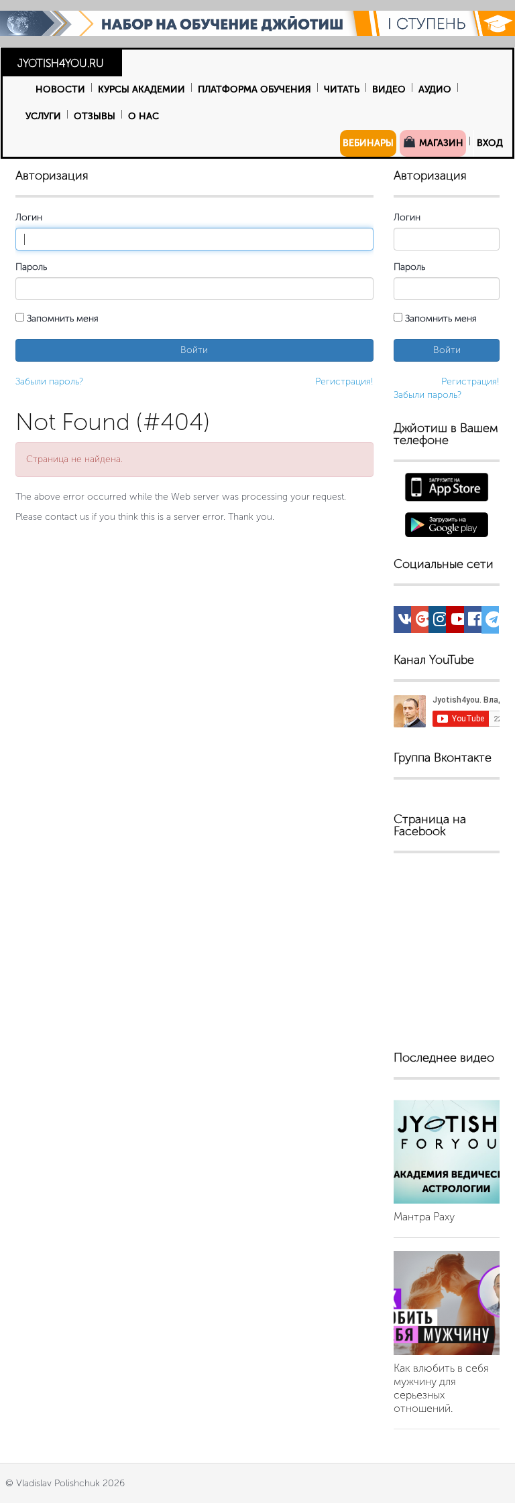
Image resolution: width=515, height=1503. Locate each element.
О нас (143, 116)
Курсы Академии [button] (141, 89)
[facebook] (475, 622)
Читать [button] (341, 89)
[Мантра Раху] (447, 1152)
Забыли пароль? (49, 381)
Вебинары (368, 143)
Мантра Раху (424, 1216)
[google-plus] (423, 622)
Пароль (31, 267)
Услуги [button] (43, 116)
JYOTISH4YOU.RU (60, 63)
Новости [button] (60, 89)
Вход (490, 143)
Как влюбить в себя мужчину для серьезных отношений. (441, 1388)
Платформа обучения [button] (254, 89)
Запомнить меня (61, 318)
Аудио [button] (434, 89)
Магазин (439, 143)
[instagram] (440, 622)
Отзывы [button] (94, 116)
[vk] (407, 622)
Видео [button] (389, 89)
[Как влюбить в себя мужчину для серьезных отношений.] (447, 1303)
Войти (194, 350)
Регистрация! (344, 381)
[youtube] (460, 622)
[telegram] (493, 622)
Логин (28, 217)
